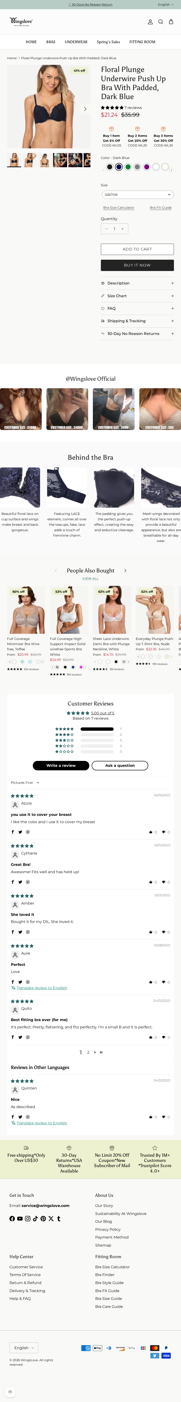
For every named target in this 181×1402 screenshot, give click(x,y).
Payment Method (112, 1237)
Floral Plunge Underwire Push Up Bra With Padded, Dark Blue (68, 58)
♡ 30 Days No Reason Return (90, 4)
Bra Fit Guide (161, 207)
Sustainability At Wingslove (121, 1213)
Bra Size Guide (108, 1298)
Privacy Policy (108, 1229)
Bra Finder (105, 1275)
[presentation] (171, 170)
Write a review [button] (61, 765)
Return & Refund (25, 1283)
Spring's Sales (108, 42)
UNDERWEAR (76, 42)
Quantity (109, 219)
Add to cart (137, 249)
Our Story (104, 1205)
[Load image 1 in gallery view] (48, 106)
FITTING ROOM (142, 42)
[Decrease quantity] (105, 229)
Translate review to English (42, 988)
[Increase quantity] (124, 229)
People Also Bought (91, 570)
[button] (112, 107)
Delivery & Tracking (27, 1291)
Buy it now (137, 265)
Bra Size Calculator (118, 207)
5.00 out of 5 (102, 713)
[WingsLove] (21, 22)
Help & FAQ (20, 1298)
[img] (22, 796)
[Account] (149, 22)
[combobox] (138, 195)
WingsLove (29, 1360)
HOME (31, 42)
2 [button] (88, 1052)
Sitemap (103, 1245)
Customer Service (26, 1267)
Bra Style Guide (109, 1283)
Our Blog (103, 1221)
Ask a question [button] (120, 765)
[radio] (110, 167)
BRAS (50, 42)
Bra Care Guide (109, 1306)
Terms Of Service (25, 1275)
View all (90, 578)
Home (12, 58)
